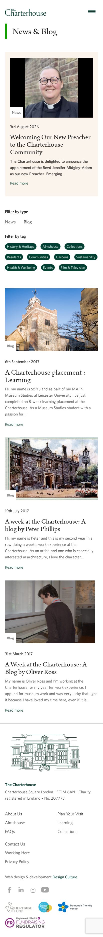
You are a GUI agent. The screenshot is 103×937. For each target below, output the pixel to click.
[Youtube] (45, 890)
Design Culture (64, 877)
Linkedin (21, 889)
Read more (19, 183)
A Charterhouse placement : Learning (45, 376)
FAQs (10, 831)
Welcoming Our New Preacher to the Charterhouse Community (50, 145)
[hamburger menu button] (92, 12)
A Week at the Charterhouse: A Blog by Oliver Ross (46, 668)
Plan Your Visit (71, 813)
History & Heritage (20, 246)
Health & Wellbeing (21, 268)
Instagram (33, 890)
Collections (74, 246)
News (10, 221)
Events (48, 268)
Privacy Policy (17, 861)
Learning (65, 822)
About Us (13, 813)
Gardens (62, 257)
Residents (14, 257)
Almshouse (50, 246)
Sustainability (86, 257)
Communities (38, 257)
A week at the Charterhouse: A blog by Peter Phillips (45, 525)
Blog (28, 221)
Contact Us (15, 843)
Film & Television (73, 268)
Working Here (17, 852)
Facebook (9, 890)
